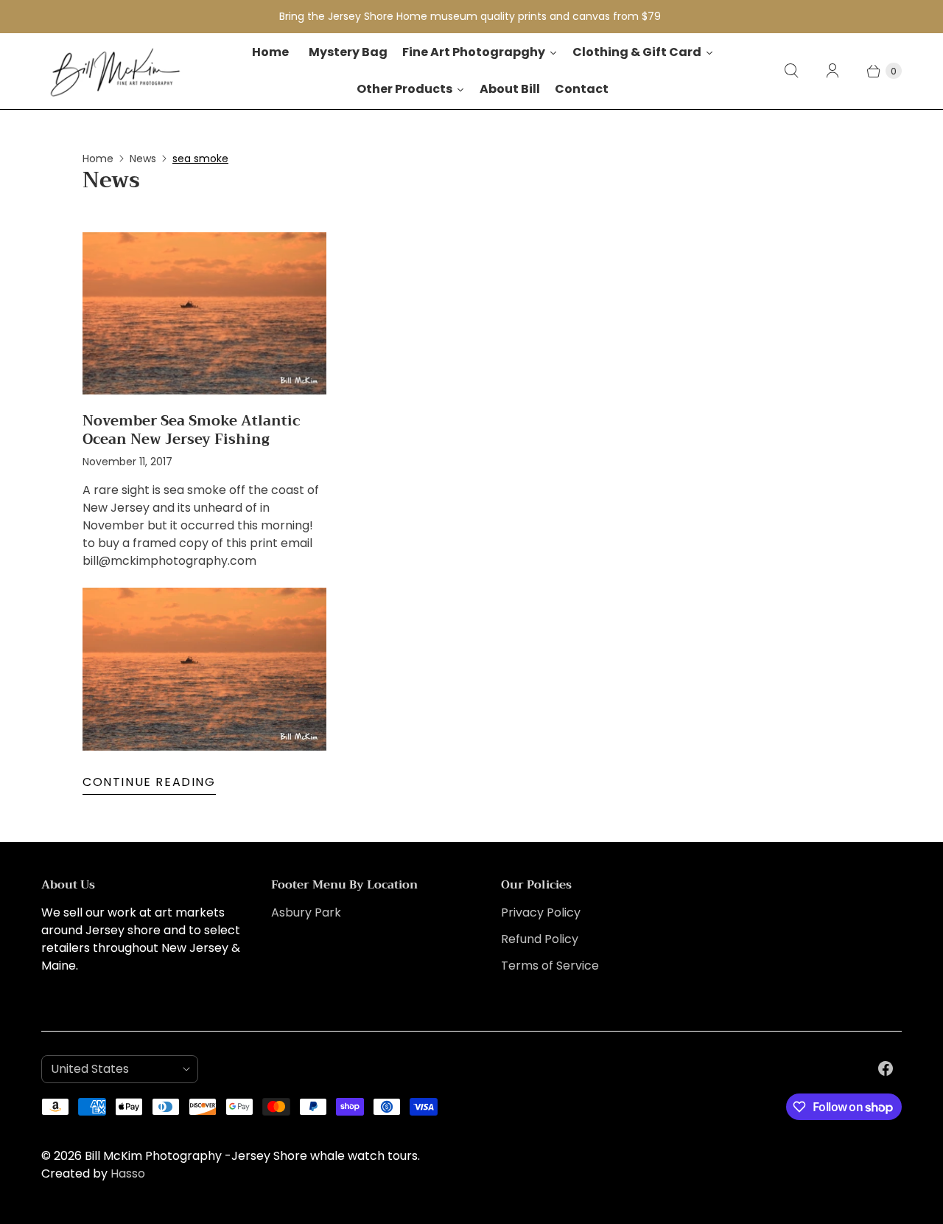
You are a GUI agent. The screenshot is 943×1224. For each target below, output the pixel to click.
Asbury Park (306, 912)
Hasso (128, 1173)
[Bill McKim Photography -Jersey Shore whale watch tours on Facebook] (885, 1068)
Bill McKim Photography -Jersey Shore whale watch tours (251, 1155)
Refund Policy (539, 939)
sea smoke (200, 158)
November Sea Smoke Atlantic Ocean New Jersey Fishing (191, 429)
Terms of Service (550, 965)
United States (114, 1068)
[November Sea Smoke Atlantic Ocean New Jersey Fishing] (204, 313)
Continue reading (149, 781)
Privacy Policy (541, 912)
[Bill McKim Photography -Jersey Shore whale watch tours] (115, 71)
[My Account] (832, 70)
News (143, 158)
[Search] (791, 70)
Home (98, 158)
